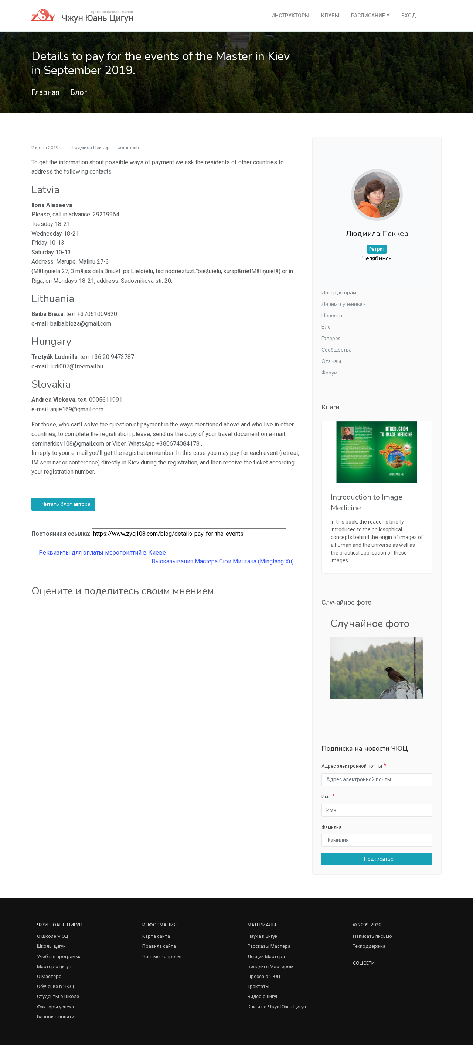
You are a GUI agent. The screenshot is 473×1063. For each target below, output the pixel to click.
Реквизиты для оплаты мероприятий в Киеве (101, 552)
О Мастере (49, 976)
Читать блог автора (65, 504)
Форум (329, 372)
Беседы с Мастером (270, 966)
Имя (326, 796)
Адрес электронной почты (351, 766)
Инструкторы (290, 15)
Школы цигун (51, 946)
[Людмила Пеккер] (377, 188)
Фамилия (331, 827)
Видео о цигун (263, 996)
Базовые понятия (57, 1016)
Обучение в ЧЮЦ (55, 986)
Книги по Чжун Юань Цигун (277, 1006)
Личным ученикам (343, 304)
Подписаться (379, 859)
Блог (78, 92)
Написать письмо (372, 936)
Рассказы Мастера (269, 946)
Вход (408, 15)
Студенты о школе (58, 996)
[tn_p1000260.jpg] (376, 667)
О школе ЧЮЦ (52, 936)
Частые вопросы (161, 956)
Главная (45, 92)
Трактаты (258, 986)
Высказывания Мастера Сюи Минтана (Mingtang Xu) (223, 561)
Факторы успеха (55, 1006)
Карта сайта (156, 936)
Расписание (368, 15)
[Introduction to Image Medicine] (377, 452)
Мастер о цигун (54, 966)
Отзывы (331, 361)
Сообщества (336, 349)
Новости (331, 315)
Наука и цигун (263, 936)
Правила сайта (159, 946)
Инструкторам (338, 292)
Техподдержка (369, 946)
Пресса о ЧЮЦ (264, 976)
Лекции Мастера (266, 956)
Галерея (331, 338)
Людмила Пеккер (90, 147)
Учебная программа (59, 956)
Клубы (330, 15)
